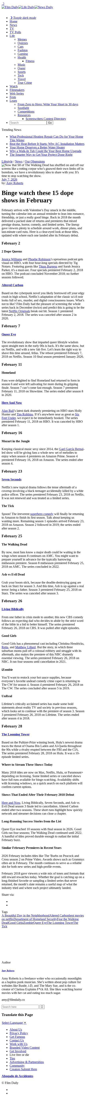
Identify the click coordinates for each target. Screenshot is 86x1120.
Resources (24, 115)
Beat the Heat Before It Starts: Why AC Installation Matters (47, 143)
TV (12, 28)
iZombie (28, 922)
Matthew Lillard (25, 647)
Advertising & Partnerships (27, 1062)
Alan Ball (8, 410)
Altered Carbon (12, 285)
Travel (22, 79)
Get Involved (18, 1051)
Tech (21, 75)
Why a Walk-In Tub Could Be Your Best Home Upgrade (45, 151)
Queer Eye (9, 334)
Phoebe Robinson (39, 259)
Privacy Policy (19, 1033)
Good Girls (15, 922)
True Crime (25, 82)
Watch (14, 86)
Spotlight (23, 108)
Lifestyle (7, 161)
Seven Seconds (11, 479)
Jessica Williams (12, 259)
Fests (13, 97)
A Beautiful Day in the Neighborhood (25, 915)
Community (17, 1065)
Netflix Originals (19, 311)
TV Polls (15, 32)
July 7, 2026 (9, 179)
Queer (21, 68)
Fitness (30, 61)
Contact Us (17, 1040)
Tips (12, 1058)
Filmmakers (17, 90)
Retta (5, 647)
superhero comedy (41, 514)
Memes (22, 39)
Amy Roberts (14, 183)
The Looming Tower (16, 734)
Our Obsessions (35, 161)
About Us (16, 1029)
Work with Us (18, 1044)
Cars (20, 46)
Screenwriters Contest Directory (46, 118)
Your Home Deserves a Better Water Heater (37, 147)
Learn (13, 100)
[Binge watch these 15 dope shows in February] (29, 962)
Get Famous (17, 1036)
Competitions (26, 111)
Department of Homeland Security (35, 919)
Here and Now (11, 802)
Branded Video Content (25, 1047)
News (13, 25)
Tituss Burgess (48, 266)
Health (22, 57)
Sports (22, 72)
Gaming (23, 54)
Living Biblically (13, 609)
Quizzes (23, 43)
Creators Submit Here (23, 1069)
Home (13, 21)
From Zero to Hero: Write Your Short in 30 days (48, 104)
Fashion (23, 50)
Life (12, 35)
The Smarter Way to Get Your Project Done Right (41, 154)
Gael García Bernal (71, 449)
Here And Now (12, 402)
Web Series (17, 93)
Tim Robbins (25, 414)
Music (21, 64)
